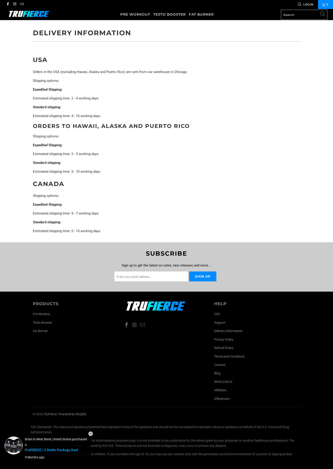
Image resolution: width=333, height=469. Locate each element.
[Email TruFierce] (22, 4)
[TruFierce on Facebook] (8, 4)
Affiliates (220, 390)
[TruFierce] (29, 14)
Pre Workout (135, 14)
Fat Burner (201, 14)
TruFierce (50, 414)
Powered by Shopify (72, 414)
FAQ (217, 314)
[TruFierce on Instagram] (15, 4)
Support (219, 322)
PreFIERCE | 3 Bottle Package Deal (51, 450)
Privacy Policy (224, 339)
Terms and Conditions (229, 356)
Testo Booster (169, 14)
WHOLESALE (223, 382)
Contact (219, 365)
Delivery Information (228, 331)
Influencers (222, 399)
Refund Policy (223, 348)
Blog (217, 373)
